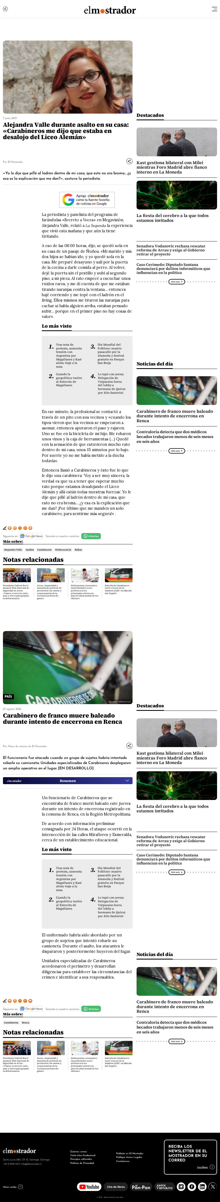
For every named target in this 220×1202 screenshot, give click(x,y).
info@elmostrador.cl (31, 1163)
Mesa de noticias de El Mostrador (27, 746)
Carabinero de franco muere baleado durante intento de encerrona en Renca (175, 415)
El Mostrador (15, 161)
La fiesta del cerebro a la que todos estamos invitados (173, 218)
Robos (78, 549)
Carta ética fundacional (82, 1155)
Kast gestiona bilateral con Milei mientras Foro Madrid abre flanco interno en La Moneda (172, 167)
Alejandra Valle (13, 549)
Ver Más (175, 281)
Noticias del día (155, 363)
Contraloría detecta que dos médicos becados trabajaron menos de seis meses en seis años (175, 436)
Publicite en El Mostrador (129, 1153)
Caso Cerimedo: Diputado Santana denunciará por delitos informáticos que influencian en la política (173, 268)
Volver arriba (9, 1186)
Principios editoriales (81, 1158)
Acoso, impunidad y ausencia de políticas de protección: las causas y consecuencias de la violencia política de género (49, 592)
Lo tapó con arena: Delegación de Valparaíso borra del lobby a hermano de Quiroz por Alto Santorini (111, 383)
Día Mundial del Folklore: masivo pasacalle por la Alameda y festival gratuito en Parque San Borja (111, 354)
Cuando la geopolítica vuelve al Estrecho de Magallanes (69, 379)
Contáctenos (123, 1161)
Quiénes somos (78, 1151)
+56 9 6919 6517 (11, 1163)
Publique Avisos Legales (129, 1156)
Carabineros (44, 549)
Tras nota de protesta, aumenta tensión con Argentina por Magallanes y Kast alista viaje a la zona (69, 356)
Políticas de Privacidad (82, 1162)
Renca (25, 1022)
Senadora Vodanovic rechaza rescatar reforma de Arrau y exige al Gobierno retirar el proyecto (171, 250)
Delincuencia (63, 549)
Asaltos (30, 549)
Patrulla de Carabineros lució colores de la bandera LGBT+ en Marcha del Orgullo (118, 589)
